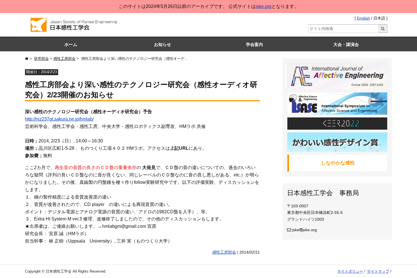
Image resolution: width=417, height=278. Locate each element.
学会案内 (254, 44)
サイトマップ (378, 271)
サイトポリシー (350, 271)
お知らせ (162, 44)
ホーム (70, 44)
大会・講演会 (346, 44)
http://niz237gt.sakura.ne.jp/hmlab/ (59, 119)
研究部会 (41, 58)
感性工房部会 (64, 58)
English (363, 18)
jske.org (263, 6)
